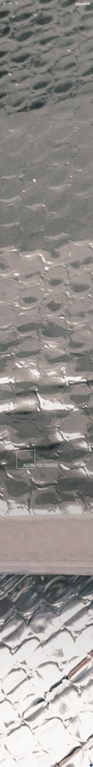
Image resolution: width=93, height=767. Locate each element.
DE (16, 3)
